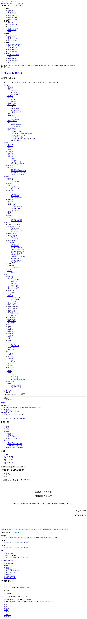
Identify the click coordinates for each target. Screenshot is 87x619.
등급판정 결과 (11, 14)
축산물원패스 (5, 405)
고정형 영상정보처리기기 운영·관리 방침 (16, 557)
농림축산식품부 (9, 563)
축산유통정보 (5, 413)
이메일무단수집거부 (10, 555)
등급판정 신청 (11, 12)
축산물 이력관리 (12, 58)
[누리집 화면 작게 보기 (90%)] (9, 67)
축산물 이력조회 (12, 47)
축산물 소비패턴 (12, 51)
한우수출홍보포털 (9, 576)
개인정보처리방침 (9, 553)
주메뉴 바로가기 (6, 1)
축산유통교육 (8, 574)
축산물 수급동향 (12, 60)
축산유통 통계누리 (9, 572)
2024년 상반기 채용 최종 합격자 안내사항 (16, 542)
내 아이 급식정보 (12, 40)
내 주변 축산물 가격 (13, 46)
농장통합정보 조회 (13, 55)
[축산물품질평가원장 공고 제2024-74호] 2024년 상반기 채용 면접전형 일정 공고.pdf (32, 537)
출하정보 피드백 (12, 17)
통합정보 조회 (11, 35)
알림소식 (8, 457)
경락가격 (10, 10)
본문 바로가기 (15, 1)
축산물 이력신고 (12, 15)
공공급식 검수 (11, 37)
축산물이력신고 (12, 26)
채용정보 (8, 460)
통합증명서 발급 (12, 24)
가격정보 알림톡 (12, 19)
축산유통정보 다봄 (9, 569)
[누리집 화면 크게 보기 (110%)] (7, 67)
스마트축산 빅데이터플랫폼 (12, 570)
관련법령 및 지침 (12, 28)
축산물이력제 (5, 409)
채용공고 (8, 463)
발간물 (9, 31)
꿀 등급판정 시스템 (10, 578)
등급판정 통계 (11, 30)
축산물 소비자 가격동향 (14, 44)
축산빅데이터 (11, 62)
